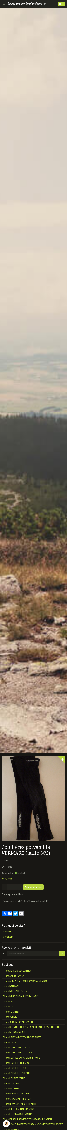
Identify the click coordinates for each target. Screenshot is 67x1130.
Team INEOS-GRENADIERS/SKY (18, 1109)
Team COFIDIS (10, 1017)
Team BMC (8, 1001)
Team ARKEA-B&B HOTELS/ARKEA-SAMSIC (25, 981)
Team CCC (8, 1006)
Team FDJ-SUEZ (11, 1088)
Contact (7, 931)
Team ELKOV (9, 1042)
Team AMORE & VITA (13, 976)
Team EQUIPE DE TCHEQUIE (16, 1073)
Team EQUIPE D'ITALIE (14, 1078)
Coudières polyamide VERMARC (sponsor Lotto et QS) (26, 901)
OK (62, 953)
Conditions (8, 937)
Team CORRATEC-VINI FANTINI (18, 1022)
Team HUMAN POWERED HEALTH (19, 1104)
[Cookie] (6, 1123)
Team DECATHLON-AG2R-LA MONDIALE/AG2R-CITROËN (31, 1027)
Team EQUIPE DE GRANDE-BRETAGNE (21, 1058)
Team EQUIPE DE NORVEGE (16, 1063)
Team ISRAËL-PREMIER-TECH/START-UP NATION (27, 1119)
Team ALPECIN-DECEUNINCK (17, 971)
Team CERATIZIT (11, 1012)
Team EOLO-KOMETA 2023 (16, 1047)
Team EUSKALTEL (12, 1083)
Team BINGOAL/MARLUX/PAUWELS (21, 996)
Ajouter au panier (33, 887)
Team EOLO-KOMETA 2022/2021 (19, 1052)
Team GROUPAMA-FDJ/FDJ (17, 1099)
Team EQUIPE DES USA (14, 1068)
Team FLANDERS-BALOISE (16, 1093)
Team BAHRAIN (11, 986)
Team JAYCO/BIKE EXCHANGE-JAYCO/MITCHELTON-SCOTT (33, 1124)
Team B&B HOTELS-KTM (15, 991)
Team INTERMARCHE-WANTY (18, 1114)
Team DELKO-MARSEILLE (15, 1032)
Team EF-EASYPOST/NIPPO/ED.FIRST (22, 1037)
